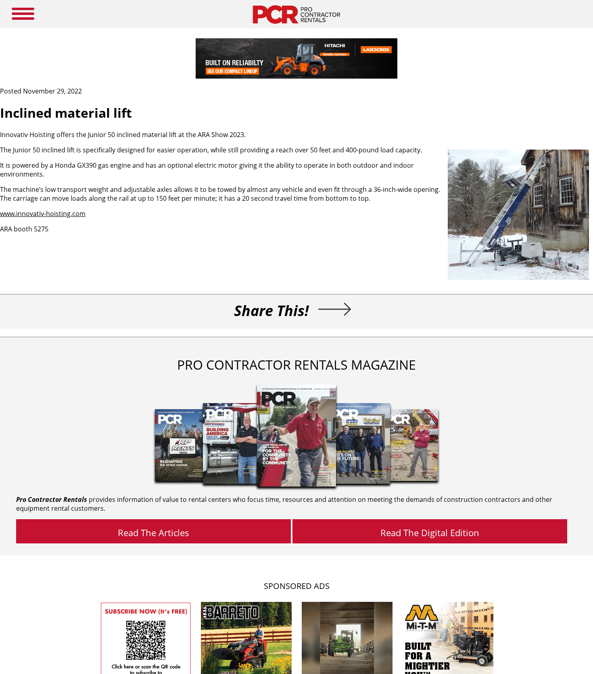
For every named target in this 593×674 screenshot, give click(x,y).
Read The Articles (153, 532)
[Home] (296, 25)
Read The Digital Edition (429, 532)
